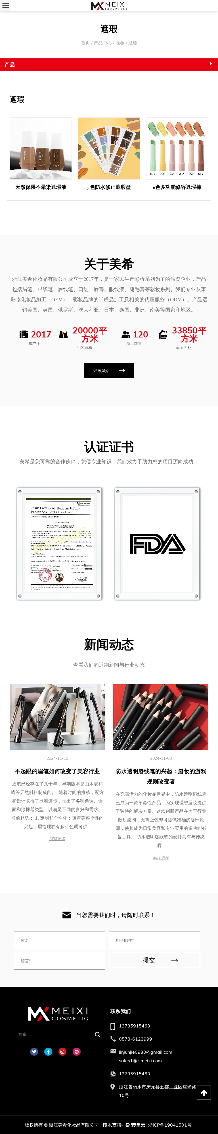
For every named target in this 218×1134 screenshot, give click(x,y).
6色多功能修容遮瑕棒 (177, 187)
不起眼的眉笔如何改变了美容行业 (57, 771)
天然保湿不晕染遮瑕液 (40, 187)
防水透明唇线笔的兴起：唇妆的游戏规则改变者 (161, 776)
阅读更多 (57, 838)
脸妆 (120, 43)
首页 (85, 43)
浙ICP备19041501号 (170, 1125)
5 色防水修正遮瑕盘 (109, 187)
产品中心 (103, 43)
